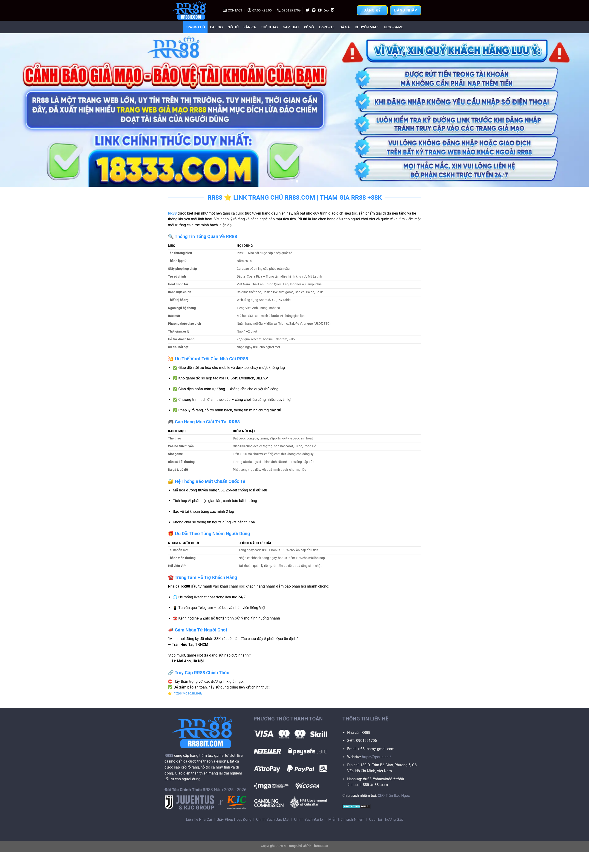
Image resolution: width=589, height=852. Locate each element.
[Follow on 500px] (326, 10)
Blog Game (393, 27)
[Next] (571, 110)
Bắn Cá (249, 27)
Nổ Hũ (233, 27)
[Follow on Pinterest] (313, 10)
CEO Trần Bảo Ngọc (394, 795)
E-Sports (327, 27)
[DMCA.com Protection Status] (356, 806)
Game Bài (291, 27)
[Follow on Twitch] (333, 10)
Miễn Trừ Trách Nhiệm (346, 819)
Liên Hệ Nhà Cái (199, 819)
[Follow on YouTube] (319, 10)
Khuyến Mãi (365, 27)
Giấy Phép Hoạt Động (234, 819)
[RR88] (191, 10)
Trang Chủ (195, 27)
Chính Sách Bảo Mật (272, 819)
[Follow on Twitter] (307, 10)
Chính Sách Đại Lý (309, 819)
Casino (216, 27)
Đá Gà (345, 27)
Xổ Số (309, 27)
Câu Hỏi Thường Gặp (386, 819)
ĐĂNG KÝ (372, 10)
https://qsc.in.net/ (188, 693)
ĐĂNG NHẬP (405, 10)
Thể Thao (269, 27)
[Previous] (17, 110)
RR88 (172, 213)
